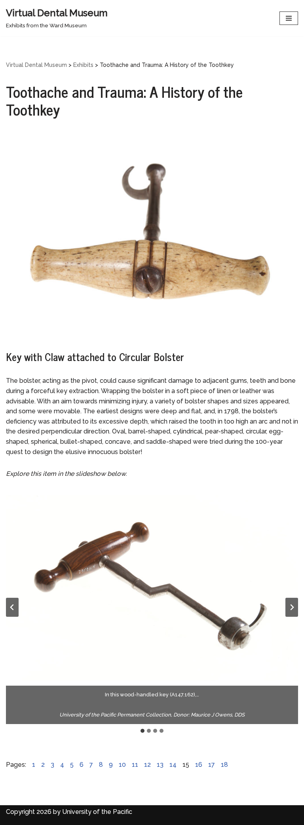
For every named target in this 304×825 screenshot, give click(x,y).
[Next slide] (291, 607)
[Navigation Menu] (288, 18)
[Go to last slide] (12, 607)
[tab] (142, 731)
